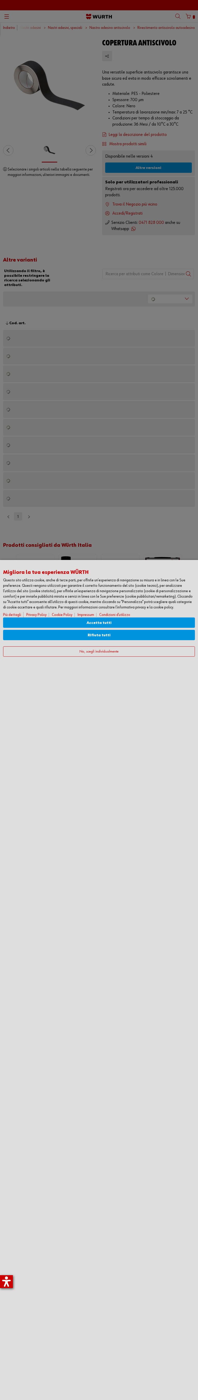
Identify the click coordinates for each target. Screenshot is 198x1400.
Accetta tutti (99, 623)
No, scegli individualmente (99, 652)
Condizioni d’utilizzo (114, 615)
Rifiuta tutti (99, 635)
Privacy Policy (36, 615)
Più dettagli (12, 615)
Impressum (86, 615)
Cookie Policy (62, 615)
